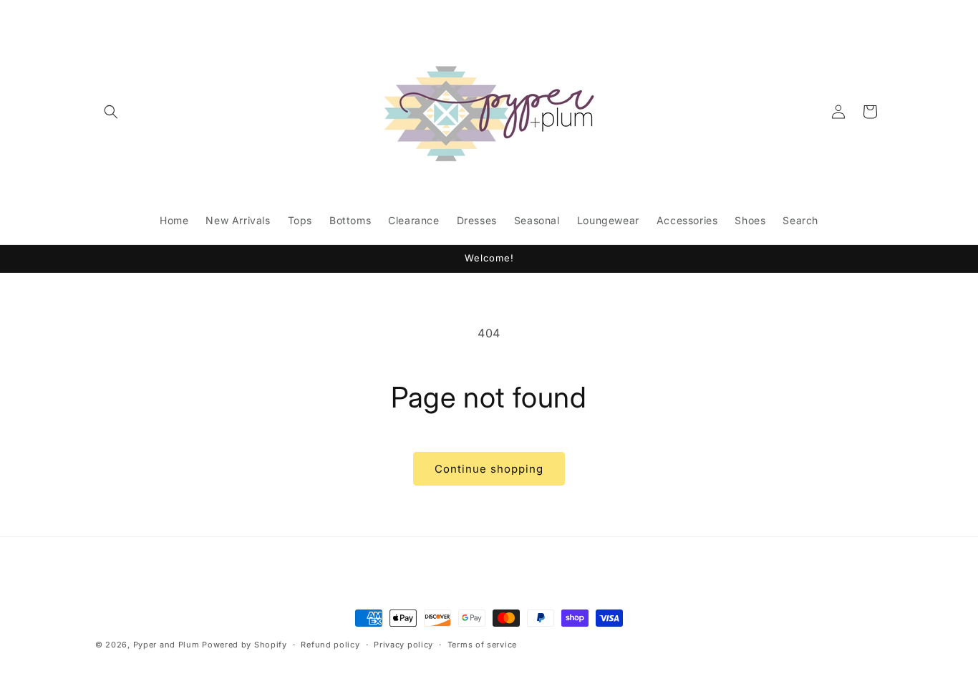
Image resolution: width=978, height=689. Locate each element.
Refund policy (330, 644)
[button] (111, 111)
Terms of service (482, 644)
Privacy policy (403, 644)
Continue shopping (489, 469)
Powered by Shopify (244, 645)
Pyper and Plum (166, 645)
